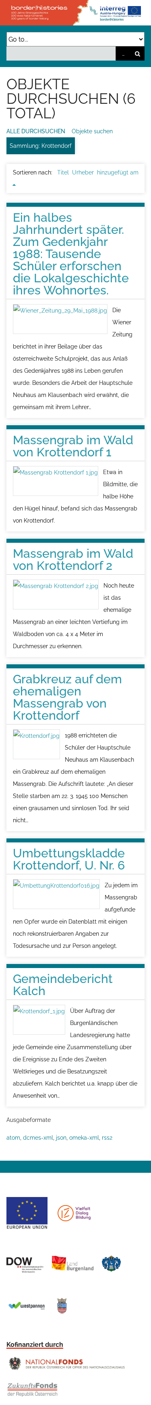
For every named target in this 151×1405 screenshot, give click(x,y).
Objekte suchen (92, 131)
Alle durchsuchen (35, 131)
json (61, 1137)
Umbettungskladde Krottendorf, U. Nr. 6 (69, 859)
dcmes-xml (38, 1137)
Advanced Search (123, 53)
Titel (63, 172)
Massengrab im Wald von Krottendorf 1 (73, 446)
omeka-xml (84, 1137)
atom (13, 1137)
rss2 (107, 1137)
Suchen (137, 53)
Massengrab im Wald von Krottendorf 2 (73, 559)
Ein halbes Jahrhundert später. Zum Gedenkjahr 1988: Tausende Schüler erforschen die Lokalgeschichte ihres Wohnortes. (71, 253)
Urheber (83, 172)
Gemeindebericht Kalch (63, 985)
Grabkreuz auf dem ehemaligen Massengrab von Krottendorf (67, 697)
